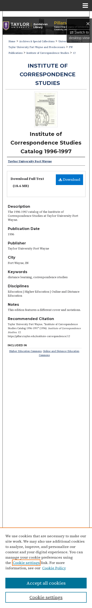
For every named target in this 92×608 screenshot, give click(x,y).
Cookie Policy (54, 568)
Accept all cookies (46, 583)
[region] (46, 567)
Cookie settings (26, 562)
